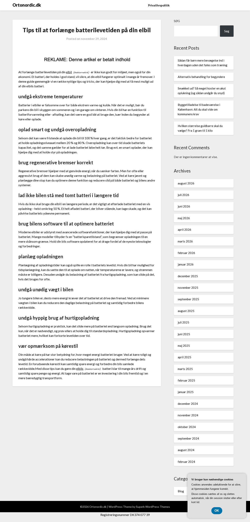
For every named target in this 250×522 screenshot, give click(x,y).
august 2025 (186, 311)
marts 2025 (185, 369)
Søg (177, 21)
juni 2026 (184, 206)
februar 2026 (186, 253)
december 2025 (188, 276)
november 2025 (188, 287)
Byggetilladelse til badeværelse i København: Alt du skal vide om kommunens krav (199, 109)
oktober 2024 (187, 427)
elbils (79, 368)
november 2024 (188, 415)
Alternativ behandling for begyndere (201, 77)
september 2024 (188, 438)
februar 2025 (186, 380)
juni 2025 (184, 334)
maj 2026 (184, 218)
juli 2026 (183, 195)
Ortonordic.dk (26, 5)
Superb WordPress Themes (153, 506)
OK (216, 510)
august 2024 (186, 450)
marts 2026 (185, 241)
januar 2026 (186, 264)
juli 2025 (183, 322)
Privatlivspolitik (159, 5)
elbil (69, 72)
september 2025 (188, 299)
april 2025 (184, 357)
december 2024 (188, 403)
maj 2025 (184, 345)
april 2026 (184, 229)
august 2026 (186, 183)
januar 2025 (186, 392)
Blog (181, 491)
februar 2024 (186, 461)
